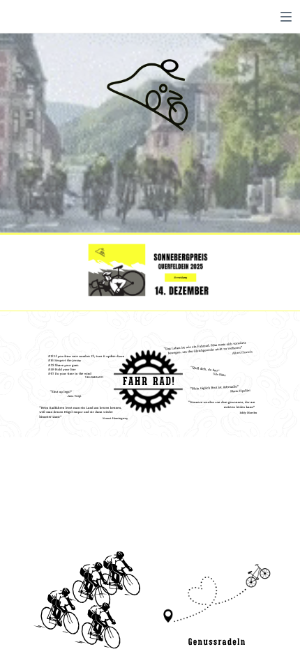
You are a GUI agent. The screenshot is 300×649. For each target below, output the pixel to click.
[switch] (286, 16)
